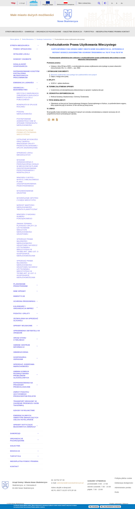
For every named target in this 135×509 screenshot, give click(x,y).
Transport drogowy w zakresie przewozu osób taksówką (26, 403)
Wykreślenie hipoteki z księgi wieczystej (27, 199)
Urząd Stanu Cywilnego (19, 339)
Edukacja (77, 32)
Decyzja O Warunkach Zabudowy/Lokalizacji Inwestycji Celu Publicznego (28, 96)
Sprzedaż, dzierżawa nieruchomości (23, 365)
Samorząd (29, 32)
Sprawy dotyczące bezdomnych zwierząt (24, 426)
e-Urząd (22, 3)
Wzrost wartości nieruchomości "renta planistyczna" (27, 207)
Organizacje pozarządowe (48, 32)
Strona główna (14, 39)
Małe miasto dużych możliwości (32, 15)
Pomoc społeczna (22, 49)
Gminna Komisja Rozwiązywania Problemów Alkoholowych (21, 374)
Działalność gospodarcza (20, 65)
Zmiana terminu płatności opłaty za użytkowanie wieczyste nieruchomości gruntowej (27, 229)
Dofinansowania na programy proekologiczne (23, 385)
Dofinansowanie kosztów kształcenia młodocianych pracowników (26, 74)
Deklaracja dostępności (124, 483)
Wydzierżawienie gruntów (25, 192)
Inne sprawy (19, 291)
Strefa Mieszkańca (14, 32)
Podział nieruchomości (24, 113)
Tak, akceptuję (93, 507)
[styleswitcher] (105, 3)
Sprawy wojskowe (22, 326)
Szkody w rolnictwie (24, 410)
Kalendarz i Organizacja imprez (23, 307)
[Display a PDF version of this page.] (57, 120)
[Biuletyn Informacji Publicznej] (13, 3)
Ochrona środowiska (24, 301)
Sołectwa (67, 32)
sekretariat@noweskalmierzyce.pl (70, 483)
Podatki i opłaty (21, 313)
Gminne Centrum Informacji (21, 346)
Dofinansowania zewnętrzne (65, 4)
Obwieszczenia (20, 352)
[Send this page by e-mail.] (53, 120)
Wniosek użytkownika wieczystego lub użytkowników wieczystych (74, 75)
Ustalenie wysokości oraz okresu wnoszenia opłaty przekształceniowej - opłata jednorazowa (27, 143)
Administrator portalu (123, 488)
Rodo (117, 492)
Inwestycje (19, 296)
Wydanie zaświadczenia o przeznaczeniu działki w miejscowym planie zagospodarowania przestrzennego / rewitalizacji (28, 166)
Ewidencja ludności (23, 83)
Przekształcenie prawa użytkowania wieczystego (26, 132)
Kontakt (126, 32)
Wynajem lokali (21, 54)
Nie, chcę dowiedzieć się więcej (110, 507)
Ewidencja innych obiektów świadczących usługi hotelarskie (25, 417)
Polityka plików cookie (123, 478)
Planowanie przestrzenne (20, 285)
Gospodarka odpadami (19, 358)
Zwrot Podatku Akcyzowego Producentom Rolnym (24, 394)
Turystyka (89, 32)
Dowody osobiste (22, 59)
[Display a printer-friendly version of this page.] (49, 120)
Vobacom (125, 503)
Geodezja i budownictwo (44, 39)
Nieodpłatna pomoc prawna (108, 32)
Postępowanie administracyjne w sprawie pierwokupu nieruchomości (27, 122)
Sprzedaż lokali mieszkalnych (25, 154)
